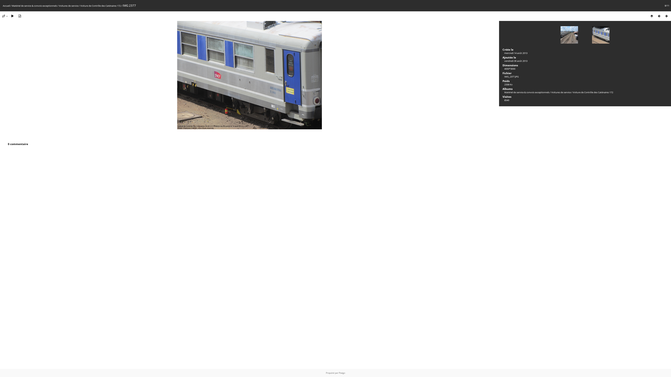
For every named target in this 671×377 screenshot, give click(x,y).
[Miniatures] (651, 16)
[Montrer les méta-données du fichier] (19, 16)
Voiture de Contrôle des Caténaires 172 (100, 5)
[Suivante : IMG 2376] (666, 16)
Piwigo (342, 372)
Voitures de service (68, 5)
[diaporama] (12, 16)
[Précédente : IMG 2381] (659, 16)
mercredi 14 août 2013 (515, 53)
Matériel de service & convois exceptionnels (34, 5)
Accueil (6, 5)
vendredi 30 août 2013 (515, 60)
